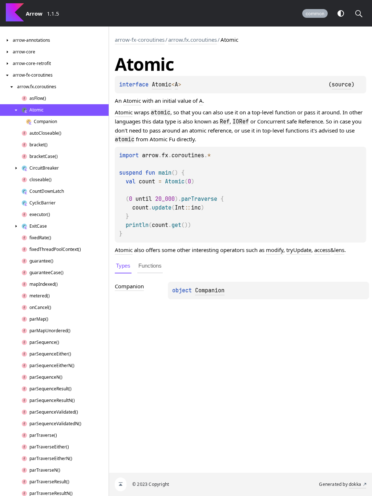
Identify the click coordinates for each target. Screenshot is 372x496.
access (322, 249)
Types (123, 266)
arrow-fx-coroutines (140, 39)
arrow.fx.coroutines (192, 39)
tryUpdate (298, 249)
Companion (210, 290)
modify (274, 249)
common (315, 13)
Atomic (161, 84)
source (341, 84)
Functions (150, 266)
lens (339, 249)
